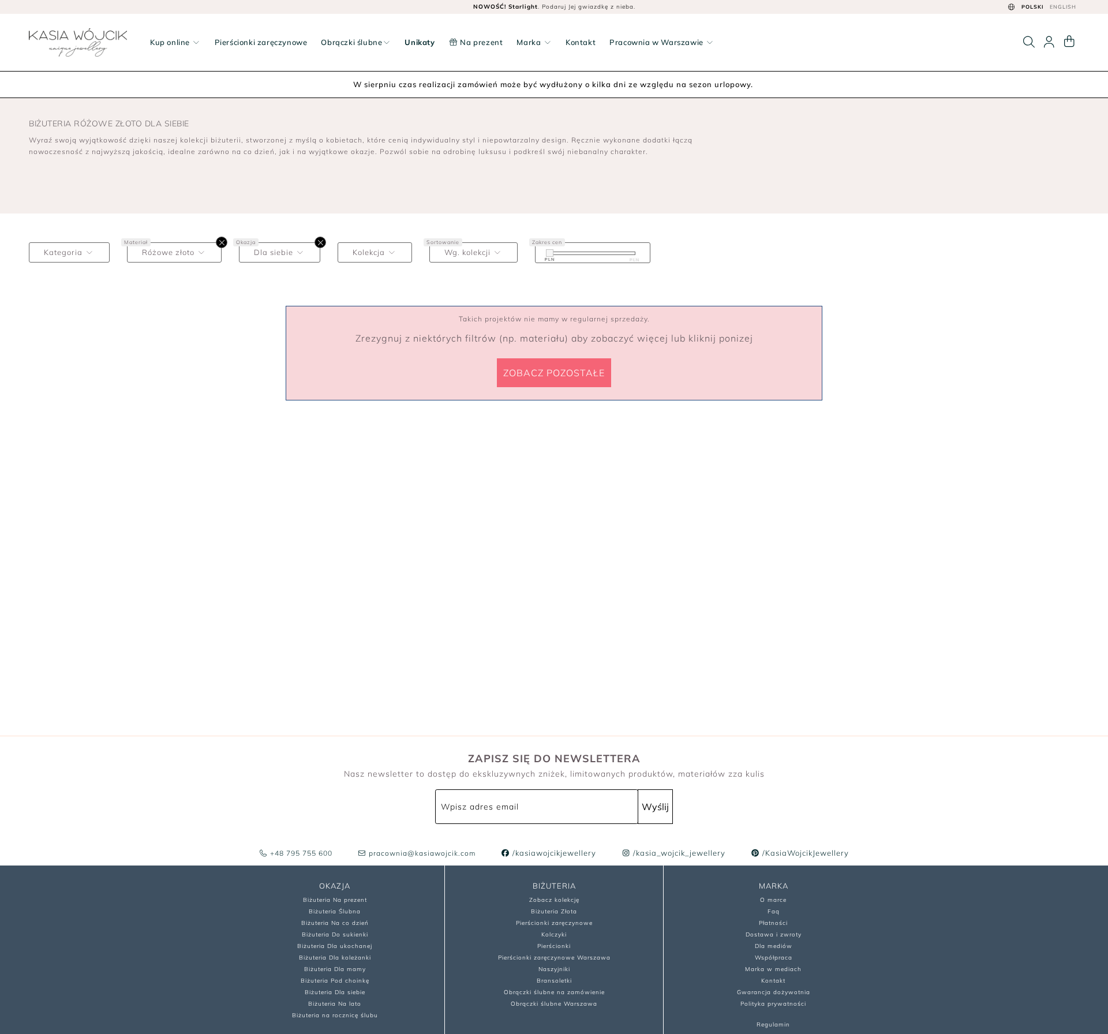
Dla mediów (773, 946)
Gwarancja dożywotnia (773, 992)
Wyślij (655, 806)
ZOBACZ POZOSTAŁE (554, 373)
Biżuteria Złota (554, 911)
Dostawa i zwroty (774, 934)
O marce (773, 900)
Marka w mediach (773, 969)
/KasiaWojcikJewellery (804, 852)
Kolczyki (554, 934)
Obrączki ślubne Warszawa (554, 1003)
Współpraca (773, 957)
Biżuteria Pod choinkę (335, 980)
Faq (774, 911)
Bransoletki (554, 980)
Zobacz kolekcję (554, 900)
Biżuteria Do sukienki (335, 934)
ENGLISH (1063, 6)
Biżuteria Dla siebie (335, 992)
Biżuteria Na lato (334, 1003)
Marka (529, 42)
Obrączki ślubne (351, 42)
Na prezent (480, 42)
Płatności (773, 923)
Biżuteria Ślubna (335, 911)
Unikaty (420, 42)
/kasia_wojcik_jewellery (678, 852)
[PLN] (549, 253)
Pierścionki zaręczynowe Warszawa (554, 957)
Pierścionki (554, 946)
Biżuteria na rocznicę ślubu (335, 1015)
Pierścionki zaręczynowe (261, 42)
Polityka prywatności (773, 1003)
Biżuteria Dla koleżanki (335, 957)
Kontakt (581, 42)
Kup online (171, 42)
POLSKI (1032, 6)
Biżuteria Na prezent (335, 900)
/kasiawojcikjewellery (553, 852)
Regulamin (773, 1024)
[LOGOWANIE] (1049, 42)
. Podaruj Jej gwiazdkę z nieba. (554, 6)
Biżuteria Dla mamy (335, 969)
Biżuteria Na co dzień (335, 923)
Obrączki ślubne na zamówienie (554, 992)
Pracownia (656, 42)
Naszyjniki (554, 969)
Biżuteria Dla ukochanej (334, 946)
